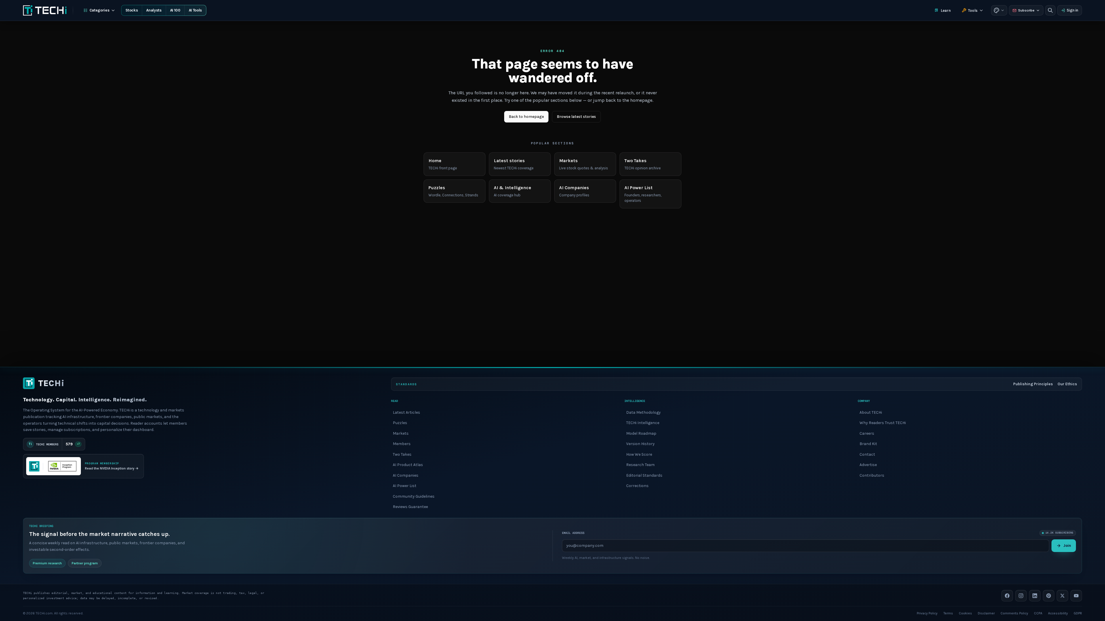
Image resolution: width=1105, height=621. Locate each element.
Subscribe (1026, 10)
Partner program (85, 563)
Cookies (965, 613)
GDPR (1078, 613)
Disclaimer (986, 613)
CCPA (1038, 613)
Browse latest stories (576, 116)
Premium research (47, 563)
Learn (946, 10)
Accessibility (1058, 613)
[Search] (1050, 10)
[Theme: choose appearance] (999, 10)
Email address (573, 533)
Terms (948, 613)
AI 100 (175, 10)
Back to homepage (526, 116)
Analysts (153, 10)
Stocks (131, 10)
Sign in (1072, 10)
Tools (973, 10)
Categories (99, 10)
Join (1067, 545)
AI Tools (195, 10)
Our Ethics (1067, 384)
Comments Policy (1014, 613)
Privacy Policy (927, 613)
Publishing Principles (1033, 384)
